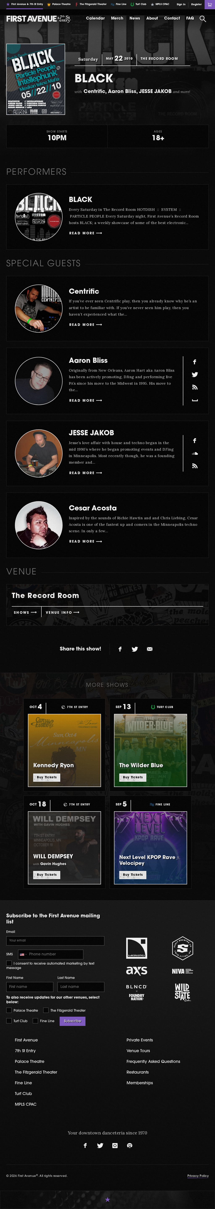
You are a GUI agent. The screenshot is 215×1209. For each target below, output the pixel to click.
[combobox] (23, 954)
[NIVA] (183, 971)
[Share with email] (149, 649)
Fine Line (46, 1021)
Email (10, 932)
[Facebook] (195, 362)
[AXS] (137, 971)
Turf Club (20, 1021)
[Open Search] (203, 19)
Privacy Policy (198, 1176)
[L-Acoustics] (137, 948)
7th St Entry (25, 1051)
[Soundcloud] (195, 453)
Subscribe (72, 1021)
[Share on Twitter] (135, 649)
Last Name (66, 978)
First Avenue (26, 1040)
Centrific (84, 291)
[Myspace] (195, 400)
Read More (82, 233)
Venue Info (59, 613)
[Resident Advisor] (195, 387)
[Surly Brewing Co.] (183, 948)
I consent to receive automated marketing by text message (50, 966)
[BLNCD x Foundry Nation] (137, 993)
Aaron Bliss (88, 361)
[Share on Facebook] (120, 649)
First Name (14, 978)
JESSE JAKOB (91, 433)
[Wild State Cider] (183, 992)
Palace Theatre (25, 1010)
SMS (9, 954)
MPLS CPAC (26, 1105)
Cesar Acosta (93, 508)
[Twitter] (195, 374)
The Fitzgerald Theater (67, 1010)
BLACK (80, 200)
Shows (22, 613)
